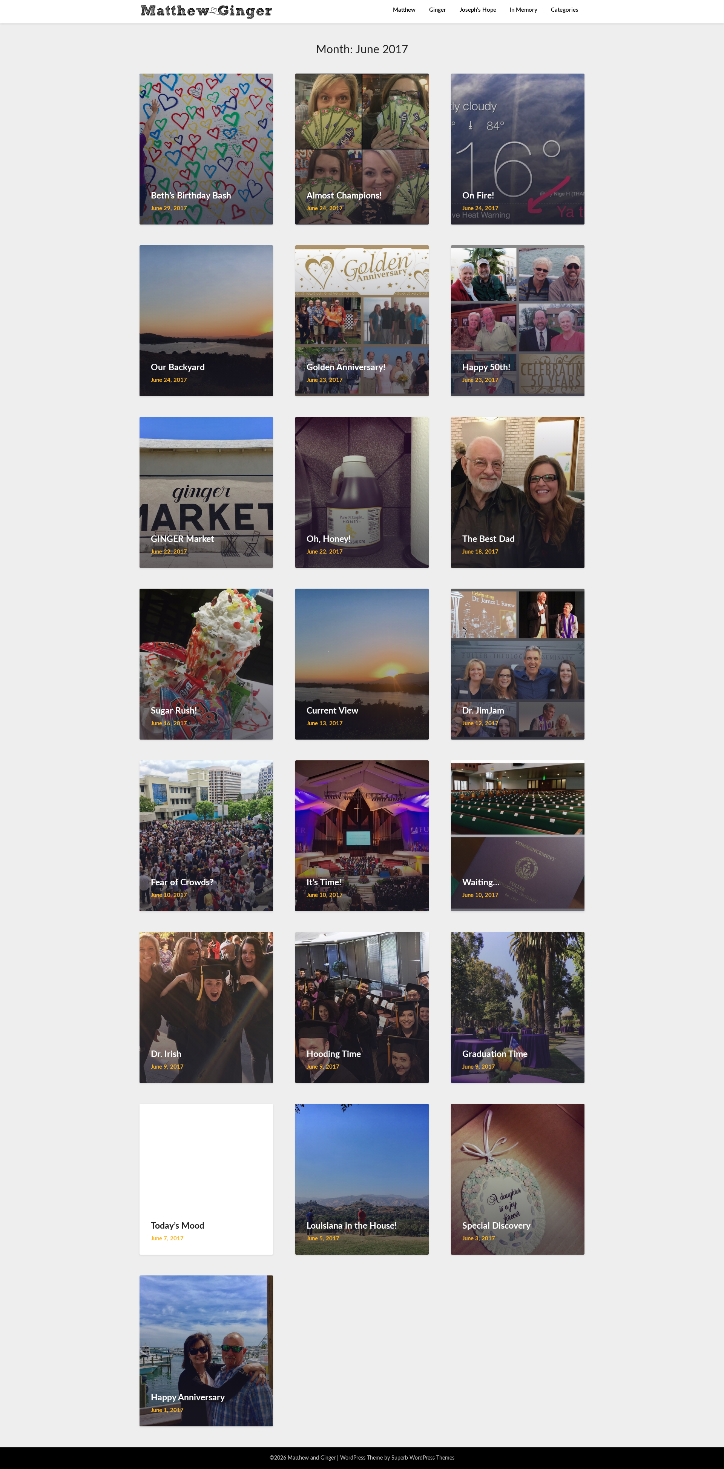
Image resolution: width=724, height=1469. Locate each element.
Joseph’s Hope (478, 10)
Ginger (437, 10)
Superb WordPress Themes (422, 1458)
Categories (564, 10)
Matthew (404, 10)
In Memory (523, 10)
